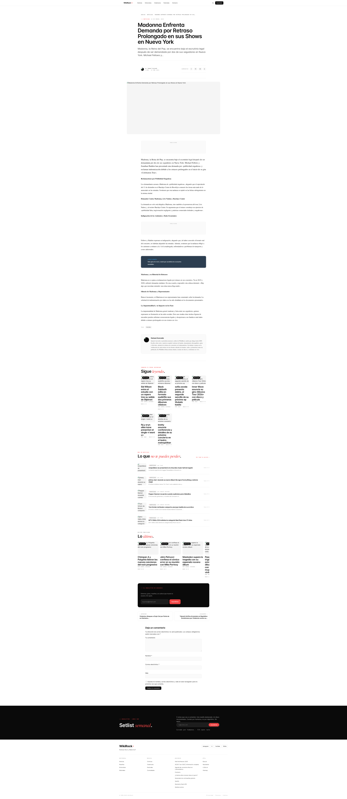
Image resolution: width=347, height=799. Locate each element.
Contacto (175, 3)
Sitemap (205, 770)
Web (146, 673)
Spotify (177, 781)
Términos (218, 795)
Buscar (205, 761)
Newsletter (206, 764)
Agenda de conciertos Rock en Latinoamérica (184, 768)
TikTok (224, 746)
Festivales (166, 3)
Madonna (148, 327)
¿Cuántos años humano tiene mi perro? (186, 775)
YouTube (217, 746)
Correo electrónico (152, 664)
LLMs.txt (205, 767)
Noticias (139, 3)
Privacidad (209, 795)
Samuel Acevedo (152, 68)
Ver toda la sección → (202, 457)
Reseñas (121, 764)
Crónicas (149, 761)
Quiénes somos (179, 787)
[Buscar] (213, 3)
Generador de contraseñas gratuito (185, 778)
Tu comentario (150, 638)
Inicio (143, 14)
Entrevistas (148, 3)
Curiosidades (151, 770)
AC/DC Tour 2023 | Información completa (187, 764)
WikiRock (127, 3)
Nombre (148, 656)
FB (195, 69)
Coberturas (157, 3)
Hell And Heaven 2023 (181, 761)
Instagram (205, 746)
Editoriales (122, 770)
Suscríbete (219, 3)
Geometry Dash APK (181, 784)
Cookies (225, 795)
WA (200, 69)
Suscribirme (175, 601)
